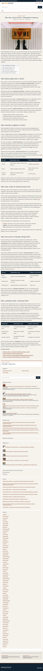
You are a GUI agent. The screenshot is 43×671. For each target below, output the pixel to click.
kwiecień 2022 (6, 567)
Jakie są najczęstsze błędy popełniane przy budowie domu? (16, 357)
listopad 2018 (5, 626)
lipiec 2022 (5, 562)
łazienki (33, 173)
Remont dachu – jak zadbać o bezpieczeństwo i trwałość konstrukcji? (16, 507)
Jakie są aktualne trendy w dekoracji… (9, 72)
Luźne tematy (5, 372)
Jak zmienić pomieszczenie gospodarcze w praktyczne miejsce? (18, 393)
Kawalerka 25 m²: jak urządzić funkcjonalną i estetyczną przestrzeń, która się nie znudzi (20, 428)
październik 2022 (6, 556)
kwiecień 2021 (6, 589)
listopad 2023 (5, 536)
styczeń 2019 (5, 624)
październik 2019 (6, 620)
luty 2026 (4, 519)
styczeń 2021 (5, 595)
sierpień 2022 (5, 560)
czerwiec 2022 (6, 563)
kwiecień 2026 (6, 516)
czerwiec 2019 (6, 622)
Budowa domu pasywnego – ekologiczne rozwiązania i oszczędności (16, 501)
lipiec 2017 (5, 644)
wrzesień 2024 (6, 530)
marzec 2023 (5, 547)
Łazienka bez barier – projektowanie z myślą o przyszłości (17, 460)
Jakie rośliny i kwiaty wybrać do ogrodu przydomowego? (17, 455)
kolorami (17, 145)
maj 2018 (4, 631)
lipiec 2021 (5, 584)
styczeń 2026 (5, 521)
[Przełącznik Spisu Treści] (17, 65)
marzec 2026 (5, 518)
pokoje (34, 164)
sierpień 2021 (5, 582)
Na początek (39, 667)
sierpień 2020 (5, 604)
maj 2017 (4, 646)
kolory (38, 199)
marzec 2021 (5, 591)
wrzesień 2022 (6, 558)
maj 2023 (4, 543)
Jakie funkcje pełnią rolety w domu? (8, 67)
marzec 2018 (5, 635)
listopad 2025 (5, 523)
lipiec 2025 (5, 527)
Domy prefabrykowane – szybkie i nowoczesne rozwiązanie (14, 489)
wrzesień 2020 (6, 602)
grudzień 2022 (5, 552)
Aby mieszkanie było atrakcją (11, 413)
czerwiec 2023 (6, 541)
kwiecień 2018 (6, 633)
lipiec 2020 (5, 606)
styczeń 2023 (5, 551)
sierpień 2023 (5, 538)
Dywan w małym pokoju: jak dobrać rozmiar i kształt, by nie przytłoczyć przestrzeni (19, 487)
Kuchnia (5, 223)
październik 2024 (6, 529)
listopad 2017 (5, 642)
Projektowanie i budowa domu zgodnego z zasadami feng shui (15, 499)
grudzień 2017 (5, 641)
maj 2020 (4, 609)
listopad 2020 (5, 598)
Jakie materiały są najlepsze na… (8, 68)
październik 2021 (6, 578)
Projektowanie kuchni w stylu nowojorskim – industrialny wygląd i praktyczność (21, 464)
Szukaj (40, 7)
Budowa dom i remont (7, 370)
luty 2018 (4, 637)
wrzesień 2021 (6, 580)
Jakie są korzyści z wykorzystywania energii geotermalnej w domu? (18, 355)
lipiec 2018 (5, 628)
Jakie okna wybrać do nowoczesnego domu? (13, 353)
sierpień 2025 (5, 525)
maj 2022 (4, 565)
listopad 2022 (5, 554)
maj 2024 (4, 532)
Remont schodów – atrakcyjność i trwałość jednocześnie (17, 451)
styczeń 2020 (5, 617)
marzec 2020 (5, 613)
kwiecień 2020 (6, 611)
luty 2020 (4, 615)
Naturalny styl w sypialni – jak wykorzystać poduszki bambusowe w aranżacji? (18, 481)
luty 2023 (4, 549)
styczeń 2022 (5, 573)
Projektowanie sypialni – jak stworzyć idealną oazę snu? (14, 496)
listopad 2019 (5, 619)
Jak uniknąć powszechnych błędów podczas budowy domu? (10, 656)
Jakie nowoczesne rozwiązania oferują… (9, 71)
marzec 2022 (5, 569)
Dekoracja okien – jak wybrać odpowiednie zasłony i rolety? (16, 351)
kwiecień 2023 (6, 545)
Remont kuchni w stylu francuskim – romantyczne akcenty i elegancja (19, 399)
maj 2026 (4, 514)
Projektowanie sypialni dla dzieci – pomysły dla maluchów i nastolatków (20, 447)
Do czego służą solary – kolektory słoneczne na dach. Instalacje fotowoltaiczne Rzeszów (20, 491)
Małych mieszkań (25, 370)
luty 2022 (4, 571)
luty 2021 (4, 593)
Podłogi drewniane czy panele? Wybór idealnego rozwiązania (30, 656)
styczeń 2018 (5, 639)
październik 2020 (6, 600)
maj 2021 (4, 587)
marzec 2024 (5, 534)
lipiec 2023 (5, 540)
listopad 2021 (5, 576)
